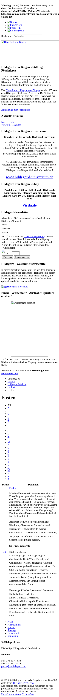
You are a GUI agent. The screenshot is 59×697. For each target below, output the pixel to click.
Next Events (7, 122)
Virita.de (29, 205)
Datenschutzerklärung (34, 236)
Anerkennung (14, 624)
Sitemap (12, 630)
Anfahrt (11, 627)
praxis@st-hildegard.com (13, 666)
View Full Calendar (11, 125)
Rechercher (7, 36)
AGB (10, 621)
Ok (23, 694)
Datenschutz (14, 633)
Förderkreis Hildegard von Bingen (23, 90)
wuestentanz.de (9, 373)
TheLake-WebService (23, 683)
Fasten (5, 552)
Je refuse (29, 694)
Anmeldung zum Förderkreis (15, 109)
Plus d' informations (11, 694)
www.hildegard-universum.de (29, 177)
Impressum (13, 636)
